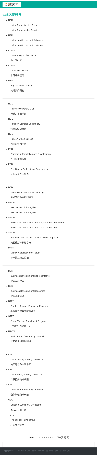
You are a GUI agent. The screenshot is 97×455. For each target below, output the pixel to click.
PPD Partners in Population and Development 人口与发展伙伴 (29, 154)
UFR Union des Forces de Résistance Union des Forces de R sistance (25, 40)
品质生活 (58, 451)
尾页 (66, 437)
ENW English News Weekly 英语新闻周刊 (20, 85)
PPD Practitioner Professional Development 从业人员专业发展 (28, 169)
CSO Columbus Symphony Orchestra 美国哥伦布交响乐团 (25, 359)
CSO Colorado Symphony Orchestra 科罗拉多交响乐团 (25, 374)
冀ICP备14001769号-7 (36, 451)
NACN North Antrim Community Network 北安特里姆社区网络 (26, 336)
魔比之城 (66, 451)
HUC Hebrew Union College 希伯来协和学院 (20, 139)
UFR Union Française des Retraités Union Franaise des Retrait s (24, 25)
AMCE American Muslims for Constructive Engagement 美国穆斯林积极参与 (33, 237)
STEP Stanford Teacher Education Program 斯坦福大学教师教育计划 (28, 306)
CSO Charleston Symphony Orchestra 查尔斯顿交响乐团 (25, 389)
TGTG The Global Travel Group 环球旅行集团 (21, 420)
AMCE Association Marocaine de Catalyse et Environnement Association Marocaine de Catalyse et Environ (36, 222)
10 (55, 437)
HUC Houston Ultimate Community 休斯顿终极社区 (24, 124)
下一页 (60, 437)
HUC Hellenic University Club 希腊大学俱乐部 (21, 108)
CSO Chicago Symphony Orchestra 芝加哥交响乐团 (24, 404)
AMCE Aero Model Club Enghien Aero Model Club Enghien (22, 207)
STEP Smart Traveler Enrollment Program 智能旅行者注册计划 (27, 321)
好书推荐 (49, 451)
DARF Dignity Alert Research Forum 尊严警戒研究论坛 (24, 252)
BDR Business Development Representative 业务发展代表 (29, 276)
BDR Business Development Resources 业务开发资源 (26, 291)
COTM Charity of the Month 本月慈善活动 (19, 70)
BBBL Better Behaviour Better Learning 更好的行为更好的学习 (26, 192)
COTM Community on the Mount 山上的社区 (22, 55)
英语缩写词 (22, 451)
